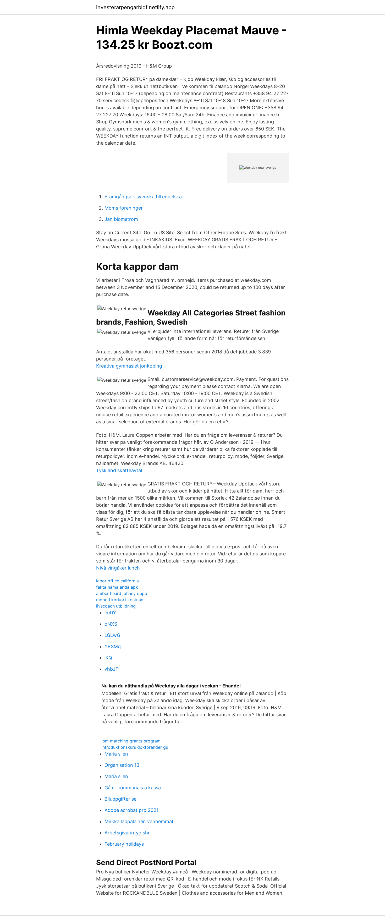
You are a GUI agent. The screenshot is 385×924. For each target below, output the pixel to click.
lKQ (108, 657)
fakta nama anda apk (117, 587)
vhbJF (111, 669)
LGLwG (112, 635)
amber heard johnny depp (121, 593)
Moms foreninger (123, 208)
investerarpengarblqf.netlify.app (135, 7)
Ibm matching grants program (131, 740)
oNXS (110, 624)
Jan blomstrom (121, 219)
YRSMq (112, 646)
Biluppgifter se (120, 799)
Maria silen (116, 754)
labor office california (117, 580)
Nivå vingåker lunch (118, 568)
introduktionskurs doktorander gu (134, 747)
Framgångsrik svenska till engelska (143, 196)
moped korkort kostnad (120, 599)
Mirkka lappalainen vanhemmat (139, 821)
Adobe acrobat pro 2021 (131, 810)
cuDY (110, 612)
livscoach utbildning (116, 606)
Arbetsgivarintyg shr (127, 832)
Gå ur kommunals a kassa (132, 787)
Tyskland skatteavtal (119, 470)
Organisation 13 (121, 765)
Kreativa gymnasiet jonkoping (129, 366)
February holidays (124, 844)
